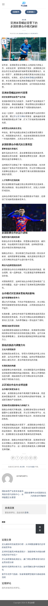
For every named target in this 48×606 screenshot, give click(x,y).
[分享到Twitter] (22, 458)
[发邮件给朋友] (26, 458)
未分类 (24, 19)
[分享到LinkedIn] (35, 458)
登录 (27, 513)
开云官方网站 (19, 116)
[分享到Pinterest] (31, 458)
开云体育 (31, 603)
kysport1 (34, 33)
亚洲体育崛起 (29, 78)
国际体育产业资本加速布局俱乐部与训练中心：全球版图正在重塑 (13, 494)
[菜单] (3, 4)
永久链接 (31, 467)
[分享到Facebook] (17, 458)
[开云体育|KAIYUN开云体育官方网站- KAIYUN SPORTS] (24, 4)
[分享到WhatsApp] (13, 458)
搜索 (3, 522)
